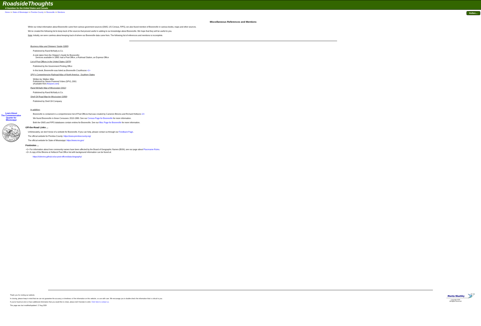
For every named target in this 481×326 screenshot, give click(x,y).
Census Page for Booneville (100, 118)
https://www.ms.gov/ (75, 140)
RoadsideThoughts (28, 3)
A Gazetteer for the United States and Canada (26, 8)
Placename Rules (151, 149)
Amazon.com (52, 84)
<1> (88, 70)
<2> (143, 114)
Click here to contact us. (100, 302)
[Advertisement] (11, 62)
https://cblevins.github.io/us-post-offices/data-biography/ (57, 157)
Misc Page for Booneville (110, 122)
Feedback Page (126, 132)
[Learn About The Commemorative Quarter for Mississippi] (11, 144)
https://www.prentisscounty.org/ (77, 136)
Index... (473, 13)
